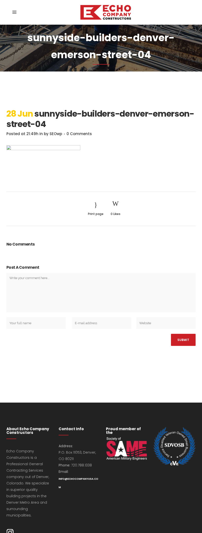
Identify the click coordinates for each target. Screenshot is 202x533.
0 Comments (79, 133)
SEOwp (56, 133)
